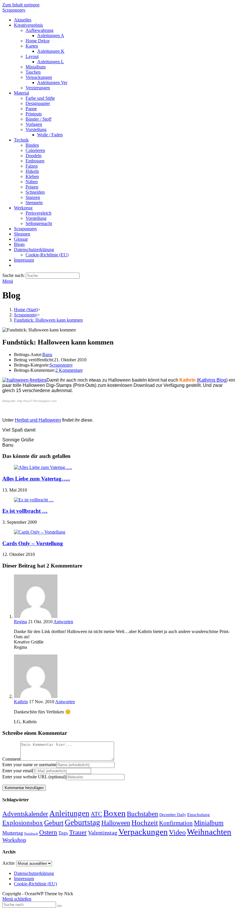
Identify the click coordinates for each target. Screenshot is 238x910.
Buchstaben (142, 813)
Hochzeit (144, 822)
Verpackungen (143, 831)
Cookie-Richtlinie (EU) (35, 883)
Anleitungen (69, 813)
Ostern (48, 832)
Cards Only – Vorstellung (32, 543)
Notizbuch (31, 833)
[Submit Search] (59, 906)
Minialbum (208, 822)
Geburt (54, 822)
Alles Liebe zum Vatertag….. (36, 479)
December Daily (172, 815)
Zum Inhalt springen (20, 4)
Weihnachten (209, 831)
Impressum (24, 878)
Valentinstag (102, 832)
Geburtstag (82, 822)
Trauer (78, 832)
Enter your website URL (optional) (34, 776)
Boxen (114, 813)
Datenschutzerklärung (34, 873)
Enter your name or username (29, 764)
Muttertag (12, 833)
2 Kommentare (69, 370)
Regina (20, 621)
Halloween (115, 822)
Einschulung (198, 814)
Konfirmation (176, 823)
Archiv (8, 863)
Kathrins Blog (212, 380)
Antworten (63, 621)
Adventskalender (25, 813)
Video (177, 832)
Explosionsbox (22, 822)
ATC (96, 814)
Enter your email (17, 770)
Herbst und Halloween (38, 420)
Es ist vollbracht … (25, 511)
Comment (11, 759)
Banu (47, 354)
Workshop (14, 840)
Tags (63, 833)
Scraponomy (14, 10)
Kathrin (21, 701)
